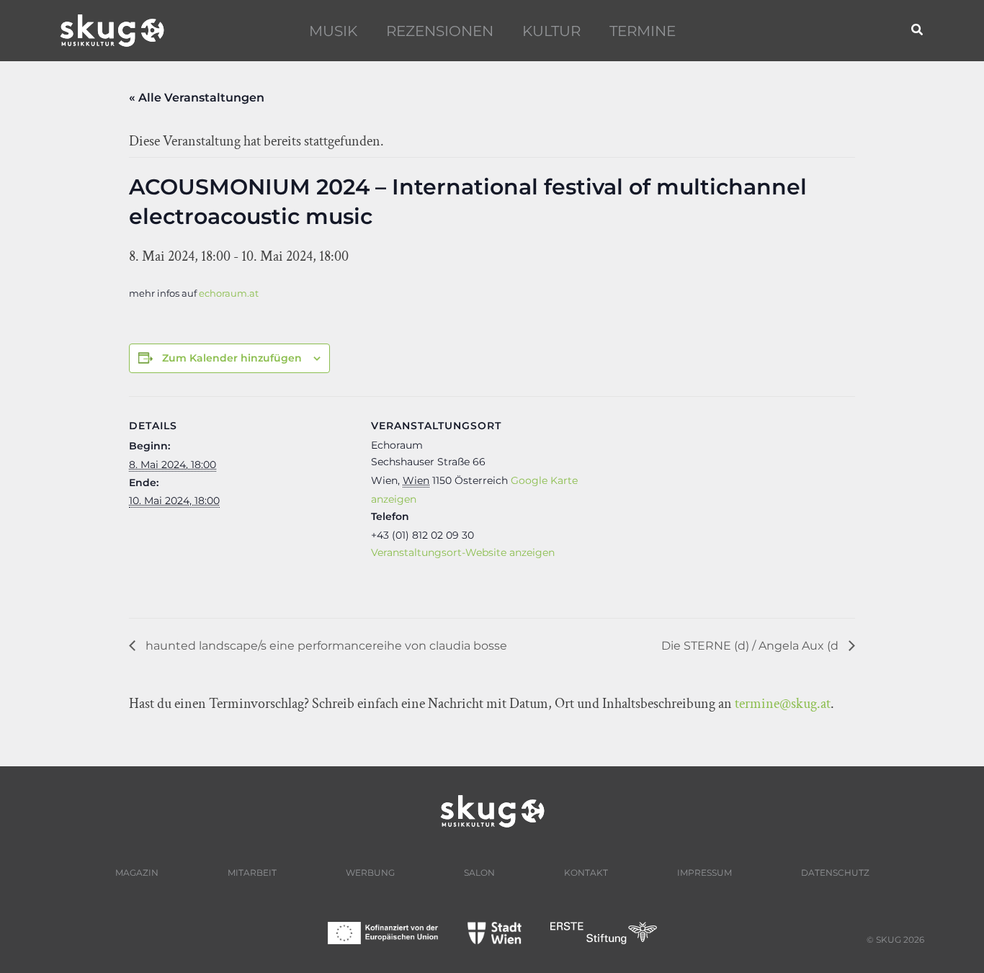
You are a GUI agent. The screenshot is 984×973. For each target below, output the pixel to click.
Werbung (370, 872)
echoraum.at (229, 293)
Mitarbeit (252, 872)
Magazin (136, 872)
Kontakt (586, 872)
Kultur (551, 31)
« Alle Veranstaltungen (196, 97)
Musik (333, 31)
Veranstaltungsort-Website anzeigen (463, 552)
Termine (642, 31)
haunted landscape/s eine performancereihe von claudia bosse (325, 646)
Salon (479, 872)
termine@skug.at (783, 703)
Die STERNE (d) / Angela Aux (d (751, 646)
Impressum (704, 872)
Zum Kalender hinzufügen (232, 357)
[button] (917, 30)
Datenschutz (835, 872)
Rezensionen (439, 31)
